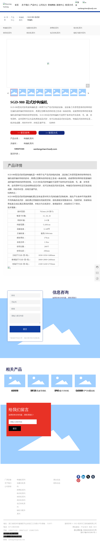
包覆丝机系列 (31, 28)
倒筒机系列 (7, 33)
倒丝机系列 (30, 33)
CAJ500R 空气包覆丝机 (85, 390)
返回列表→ (15, 154)
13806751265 (19, 148)
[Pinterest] (78, 480)
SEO (95, 527)
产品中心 (12, 18)
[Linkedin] (83, 477)
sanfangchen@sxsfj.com (87, 8)
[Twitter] (88, 477)
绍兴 (90, 527)
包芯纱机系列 (55, 33)
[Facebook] (78, 477)
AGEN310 (14, 390)
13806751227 (23, 530)
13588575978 (33, 530)
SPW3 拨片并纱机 (62, 390)
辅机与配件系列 (79, 33)
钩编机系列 (21, 18)
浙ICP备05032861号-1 (88, 532)
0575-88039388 (13, 527)
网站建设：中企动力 (80, 527)
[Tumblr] (93, 477)
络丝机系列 (78, 28)
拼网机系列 (54, 28)
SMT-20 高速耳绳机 (38, 390)
